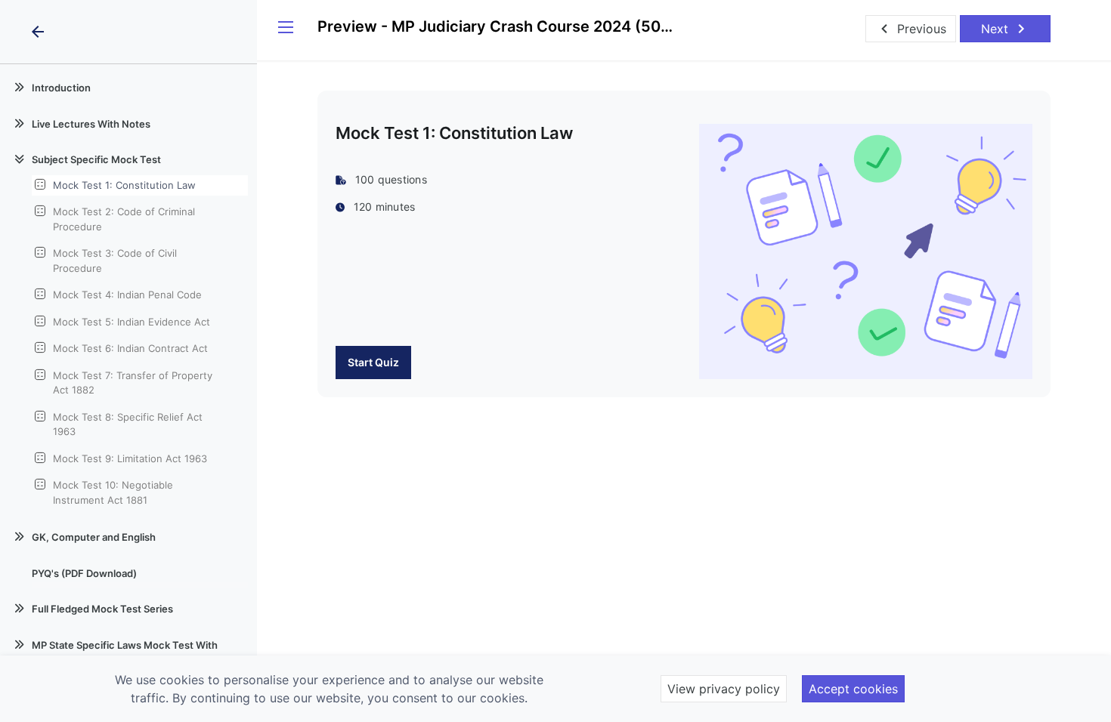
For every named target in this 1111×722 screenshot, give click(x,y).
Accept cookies (853, 688)
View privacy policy (723, 688)
